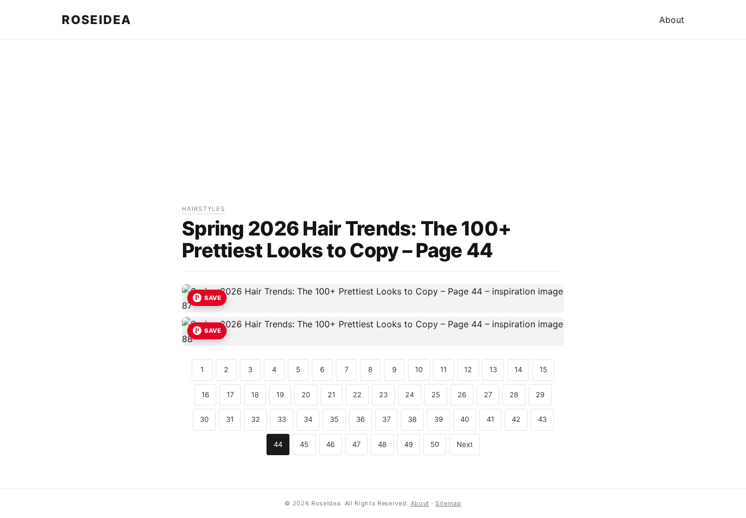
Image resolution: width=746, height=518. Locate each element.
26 (462, 394)
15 (543, 369)
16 (205, 394)
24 (409, 394)
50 (434, 444)
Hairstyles (203, 209)
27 (488, 394)
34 (308, 419)
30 (204, 419)
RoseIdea (97, 20)
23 (383, 394)
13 (493, 369)
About (671, 19)
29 (540, 394)
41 (490, 419)
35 (334, 419)
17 (230, 394)
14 (518, 369)
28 (514, 394)
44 (278, 444)
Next (465, 444)
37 (386, 419)
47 (356, 444)
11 (443, 369)
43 (542, 419)
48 (382, 444)
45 (304, 444)
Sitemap (448, 503)
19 (280, 394)
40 (464, 419)
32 (255, 419)
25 (435, 394)
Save (212, 298)
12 (468, 369)
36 (360, 419)
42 (516, 419)
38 (412, 419)
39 (438, 419)
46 (330, 444)
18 (255, 394)
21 (331, 394)
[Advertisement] (373, 127)
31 (230, 419)
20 (305, 394)
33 (281, 419)
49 (408, 444)
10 (419, 369)
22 (357, 394)
